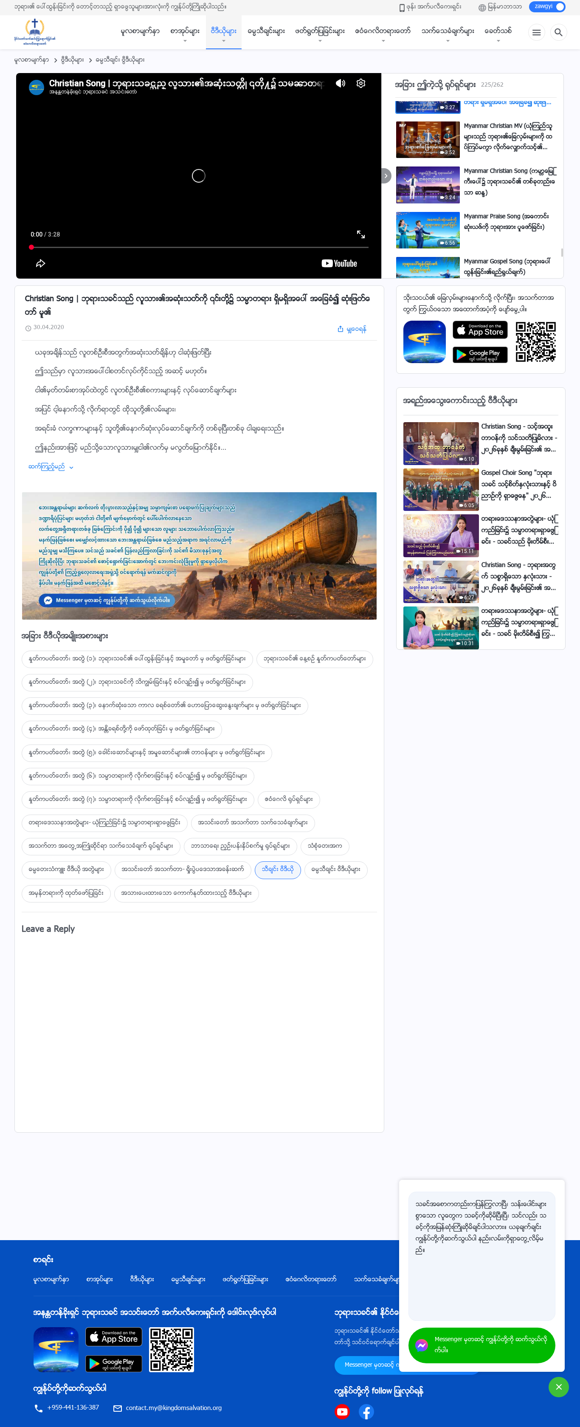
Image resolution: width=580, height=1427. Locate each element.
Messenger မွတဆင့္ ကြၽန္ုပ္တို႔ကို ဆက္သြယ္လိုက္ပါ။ (491, 1345)
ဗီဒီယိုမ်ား (224, 32)
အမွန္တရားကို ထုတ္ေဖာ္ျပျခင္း (66, 893)
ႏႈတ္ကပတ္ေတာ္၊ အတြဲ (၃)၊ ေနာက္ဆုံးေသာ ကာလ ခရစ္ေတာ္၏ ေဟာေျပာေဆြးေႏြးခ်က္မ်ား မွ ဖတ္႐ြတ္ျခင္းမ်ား (165, 706)
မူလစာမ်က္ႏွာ (140, 32)
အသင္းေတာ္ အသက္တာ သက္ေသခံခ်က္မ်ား (253, 823)
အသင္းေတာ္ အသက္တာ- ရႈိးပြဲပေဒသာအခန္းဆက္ (183, 870)
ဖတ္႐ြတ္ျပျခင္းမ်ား (320, 32)
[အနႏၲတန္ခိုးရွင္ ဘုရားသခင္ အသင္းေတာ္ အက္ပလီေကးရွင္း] (424, 342)
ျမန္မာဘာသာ (505, 7)
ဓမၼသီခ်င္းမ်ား (266, 32)
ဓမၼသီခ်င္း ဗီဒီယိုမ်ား (336, 870)
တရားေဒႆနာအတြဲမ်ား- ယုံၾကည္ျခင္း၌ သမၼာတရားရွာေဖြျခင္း (104, 823)
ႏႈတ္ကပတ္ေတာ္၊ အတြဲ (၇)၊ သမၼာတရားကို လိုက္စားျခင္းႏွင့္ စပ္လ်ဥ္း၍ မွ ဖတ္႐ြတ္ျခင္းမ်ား (138, 799)
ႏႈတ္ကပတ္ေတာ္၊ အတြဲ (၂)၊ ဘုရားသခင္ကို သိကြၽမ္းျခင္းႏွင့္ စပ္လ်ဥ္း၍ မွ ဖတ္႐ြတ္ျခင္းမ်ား (137, 682)
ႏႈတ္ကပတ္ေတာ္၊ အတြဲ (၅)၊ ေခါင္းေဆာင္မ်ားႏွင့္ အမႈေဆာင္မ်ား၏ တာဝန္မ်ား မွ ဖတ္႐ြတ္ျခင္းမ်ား (147, 753)
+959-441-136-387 (73, 1408)
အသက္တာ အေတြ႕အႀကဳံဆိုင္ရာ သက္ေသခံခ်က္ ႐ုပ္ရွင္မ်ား (101, 846)
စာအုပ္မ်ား (185, 32)
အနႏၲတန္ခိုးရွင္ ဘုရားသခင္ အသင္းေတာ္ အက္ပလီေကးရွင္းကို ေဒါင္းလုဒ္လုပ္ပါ (155, 1313)
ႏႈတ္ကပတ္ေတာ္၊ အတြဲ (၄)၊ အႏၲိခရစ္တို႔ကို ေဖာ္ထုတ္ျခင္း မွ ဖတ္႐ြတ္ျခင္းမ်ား (122, 729)
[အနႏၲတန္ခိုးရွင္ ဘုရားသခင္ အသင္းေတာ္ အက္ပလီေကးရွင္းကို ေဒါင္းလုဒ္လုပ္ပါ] (56, 1349)
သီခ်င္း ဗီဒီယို (278, 870)
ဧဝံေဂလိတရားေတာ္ (383, 32)
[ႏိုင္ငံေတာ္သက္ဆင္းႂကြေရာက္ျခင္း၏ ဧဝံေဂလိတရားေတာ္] (39, 32)
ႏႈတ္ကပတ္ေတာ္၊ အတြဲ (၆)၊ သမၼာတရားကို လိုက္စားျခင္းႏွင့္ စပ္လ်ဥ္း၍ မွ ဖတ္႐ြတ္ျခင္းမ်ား (138, 776)
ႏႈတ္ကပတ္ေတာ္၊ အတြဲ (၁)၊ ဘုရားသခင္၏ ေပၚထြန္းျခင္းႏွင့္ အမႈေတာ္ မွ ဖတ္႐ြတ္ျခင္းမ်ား (137, 659)
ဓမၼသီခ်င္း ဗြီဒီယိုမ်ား (120, 60)
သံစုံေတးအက (325, 846)
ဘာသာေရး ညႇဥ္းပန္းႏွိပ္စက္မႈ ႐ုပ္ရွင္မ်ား (240, 846)
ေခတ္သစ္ (498, 32)
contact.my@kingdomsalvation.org (174, 1408)
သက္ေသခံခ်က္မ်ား (448, 32)
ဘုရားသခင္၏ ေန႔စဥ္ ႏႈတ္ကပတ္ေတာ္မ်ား (315, 659)
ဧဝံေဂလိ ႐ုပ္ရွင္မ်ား (289, 799)
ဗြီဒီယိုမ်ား (72, 60)
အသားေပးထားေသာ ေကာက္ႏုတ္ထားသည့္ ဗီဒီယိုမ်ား (186, 893)
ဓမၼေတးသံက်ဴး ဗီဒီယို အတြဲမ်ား (66, 870)
